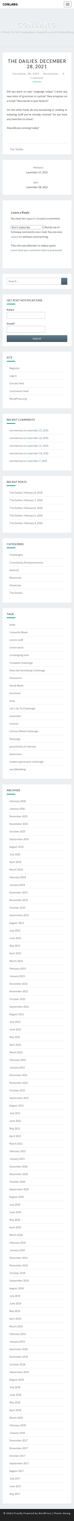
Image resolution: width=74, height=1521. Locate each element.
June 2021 (15, 1121)
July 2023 (14, 930)
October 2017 (17, 1455)
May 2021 (14, 1128)
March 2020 (16, 1235)
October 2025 (17, 831)
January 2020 (17, 1250)
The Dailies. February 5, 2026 (26, 515)
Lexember (15, 716)
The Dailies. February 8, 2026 (26, 492)
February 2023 (17, 968)
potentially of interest (22, 746)
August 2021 (16, 1105)
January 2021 (17, 1158)
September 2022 (19, 1006)
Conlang (10, 4)
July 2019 (14, 1296)
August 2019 (16, 1288)
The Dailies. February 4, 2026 (26, 523)
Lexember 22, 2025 (38, 438)
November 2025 (18, 824)
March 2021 (16, 1143)
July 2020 (14, 1204)
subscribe (16, 236)
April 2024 (15, 862)
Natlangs (14, 739)
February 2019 (17, 1334)
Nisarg (67, 1513)
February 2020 (17, 1242)
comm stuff (16, 640)
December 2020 (18, 1166)
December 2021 (18, 1075)
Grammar (15, 693)
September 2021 (19, 1098)
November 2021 (18, 1082)
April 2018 (15, 1410)
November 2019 (18, 1265)
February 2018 (17, 1425)
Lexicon (13, 723)
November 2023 (18, 900)
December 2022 (18, 983)
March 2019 (16, 1326)
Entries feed (16, 383)
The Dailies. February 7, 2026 (26, 500)
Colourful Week (18, 632)
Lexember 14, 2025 (38, 453)
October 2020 (17, 1181)
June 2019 (15, 1303)
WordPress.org (18, 398)
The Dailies (16, 149)
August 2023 (16, 923)
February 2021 (17, 1151)
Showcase (15, 585)
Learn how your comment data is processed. (36, 250)
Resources (15, 577)
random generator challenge (26, 761)
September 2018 (19, 1372)
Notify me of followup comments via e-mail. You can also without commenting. (36, 232)
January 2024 (17, 885)
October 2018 (17, 1364)
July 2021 (14, 1113)
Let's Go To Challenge (22, 708)
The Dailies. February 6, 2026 (26, 508)
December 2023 (18, 892)
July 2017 (14, 1478)
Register (14, 368)
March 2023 (16, 961)
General (14, 570)
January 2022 (17, 1067)
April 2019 (15, 1318)
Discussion (15, 678)
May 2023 (14, 945)
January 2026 (17, 808)
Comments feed (18, 391)
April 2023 (15, 953)
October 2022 (17, 999)
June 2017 (15, 1486)
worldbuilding (17, 769)
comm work (16, 647)
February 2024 (17, 877)
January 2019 (17, 1341)
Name (10, 309)
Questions (15, 754)
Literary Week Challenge (23, 731)
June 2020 (15, 1212)
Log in (13, 375)
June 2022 (15, 1029)
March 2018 (16, 1417)
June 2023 (15, 938)
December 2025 (18, 816)
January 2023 (17, 976)
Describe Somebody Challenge (27, 670)
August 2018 (16, 1379)
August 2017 (16, 1471)
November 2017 (18, 1448)
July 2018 (14, 1387)
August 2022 (16, 1014)
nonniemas (51, 73)
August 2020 (16, 1197)
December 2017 (18, 1440)
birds (12, 624)
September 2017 (19, 1463)
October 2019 (17, 1273)
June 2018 (15, 1394)
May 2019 (14, 1311)
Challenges (16, 554)
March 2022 (16, 1052)
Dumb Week (16, 685)
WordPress (45, 1513)
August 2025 (16, 846)
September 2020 (19, 1189)
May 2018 (14, 1402)
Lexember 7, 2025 (37, 461)
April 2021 (15, 1136)
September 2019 (19, 1280)
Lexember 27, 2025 (38, 430)
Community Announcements (26, 562)
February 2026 (17, 801)
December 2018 (18, 1349)
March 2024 (16, 869)
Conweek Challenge (21, 662)
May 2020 (14, 1219)
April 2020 (15, 1227)
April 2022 (15, 1044)
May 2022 (14, 1037)
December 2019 (18, 1257)
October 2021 (17, 1090)
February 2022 (17, 1060)
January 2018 (17, 1433)
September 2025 (19, 839)
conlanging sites (19, 655)
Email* (11, 323)
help (12, 701)
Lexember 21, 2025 (38, 445)
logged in (30, 218)
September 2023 (19, 915)
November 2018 (18, 1356)
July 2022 (14, 1021)
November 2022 (18, 991)
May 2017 (14, 1494)
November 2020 (18, 1174)
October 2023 (17, 907)
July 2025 (14, 854)
